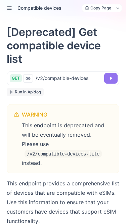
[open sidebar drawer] (9, 8)
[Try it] (111, 78)
